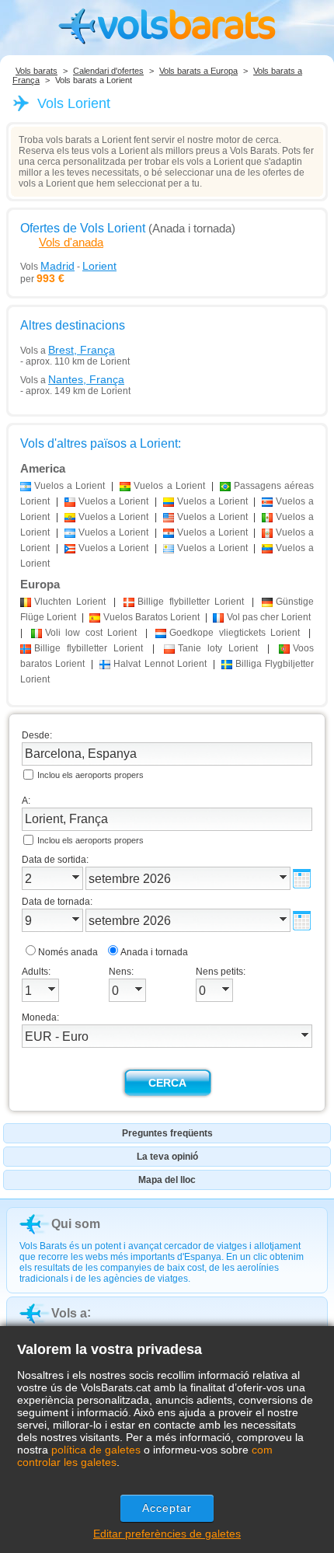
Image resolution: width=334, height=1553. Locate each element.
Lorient (70, 601)
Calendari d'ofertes (108, 70)
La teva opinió (167, 1156)
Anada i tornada (154, 952)
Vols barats (36, 70)
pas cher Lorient (269, 617)
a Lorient (69, 485)
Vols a (67, 350)
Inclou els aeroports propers (90, 775)
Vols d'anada (71, 242)
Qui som (75, 1223)
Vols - (68, 266)
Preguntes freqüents (167, 1133)
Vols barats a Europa (198, 70)
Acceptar (167, 1508)
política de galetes (96, 1449)
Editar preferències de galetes (167, 1533)
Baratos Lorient (151, 617)
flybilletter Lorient (190, 601)
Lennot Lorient (159, 663)
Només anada (68, 952)
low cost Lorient (91, 632)
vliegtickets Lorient (234, 632)
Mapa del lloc (167, 1179)
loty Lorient (218, 648)
